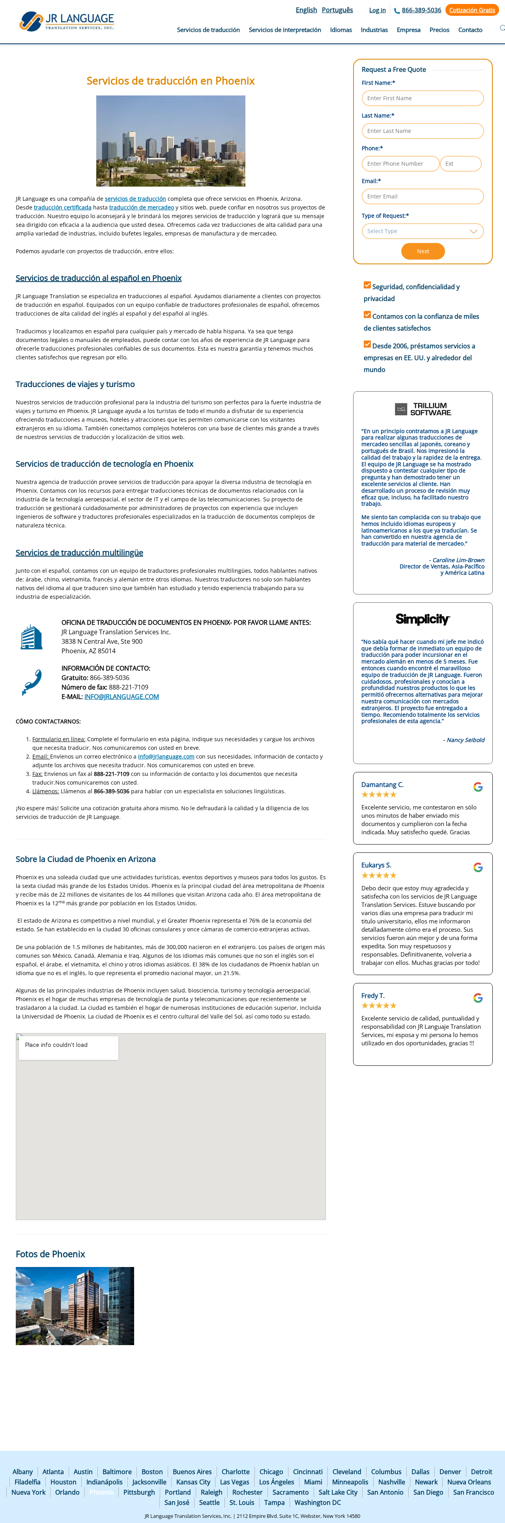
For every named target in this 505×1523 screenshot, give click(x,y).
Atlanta (53, 1471)
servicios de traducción (135, 198)
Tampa (274, 1502)
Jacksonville (149, 1482)
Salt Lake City (338, 1492)
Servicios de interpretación (285, 30)
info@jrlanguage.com (166, 756)
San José (177, 1502)
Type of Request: (385, 215)
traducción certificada (63, 207)
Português (337, 10)
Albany (23, 1471)
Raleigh (212, 1492)
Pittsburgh (139, 1492)
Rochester (247, 1492)
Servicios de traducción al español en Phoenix (98, 278)
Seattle (209, 1502)
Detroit (481, 1471)
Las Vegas (234, 1482)
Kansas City (193, 1482)
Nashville (391, 1482)
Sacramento (291, 1492)
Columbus (386, 1471)
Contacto (470, 30)
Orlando (67, 1492)
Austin (83, 1471)
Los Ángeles (276, 1482)
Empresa (409, 30)
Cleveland (347, 1471)
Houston (63, 1482)
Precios (439, 30)
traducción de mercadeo (141, 207)
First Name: (378, 82)
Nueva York (28, 1492)
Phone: (372, 148)
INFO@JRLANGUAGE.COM (121, 696)
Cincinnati (308, 1471)
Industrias (374, 30)
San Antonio (385, 1492)
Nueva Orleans (469, 1482)
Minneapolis (350, 1482)
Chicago (271, 1471)
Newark (426, 1482)
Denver (450, 1471)
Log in (377, 10)
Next (423, 251)
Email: (371, 181)
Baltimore (117, 1471)
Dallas (420, 1471)
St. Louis (242, 1502)
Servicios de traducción (208, 30)
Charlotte (236, 1471)
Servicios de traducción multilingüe (79, 552)
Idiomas (341, 30)
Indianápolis (104, 1482)
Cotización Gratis (472, 10)
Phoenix (102, 1492)
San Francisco (473, 1492)
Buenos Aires (192, 1471)
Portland (178, 1492)
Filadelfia (28, 1482)
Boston (152, 1471)
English (306, 10)
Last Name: (378, 115)
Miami (313, 1482)
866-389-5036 (421, 10)
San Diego (428, 1492)
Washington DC (318, 1502)
